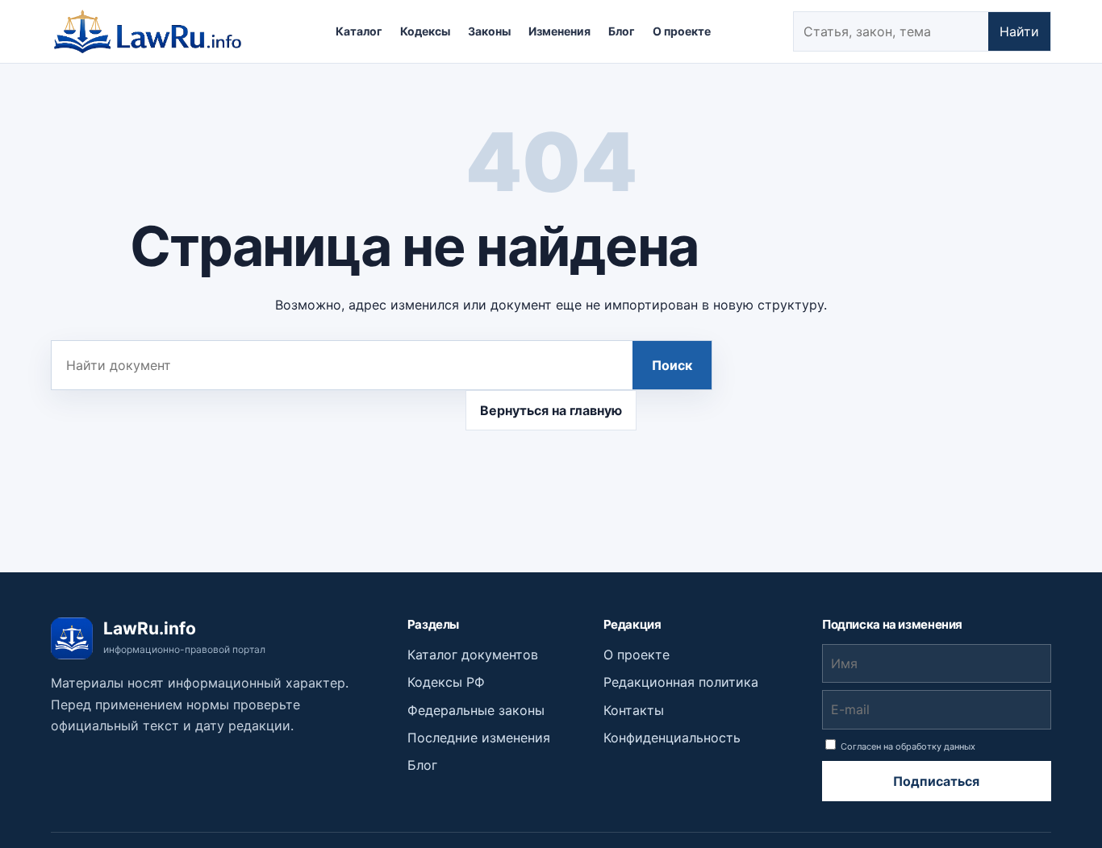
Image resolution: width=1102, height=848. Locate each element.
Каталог (359, 31)
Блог (621, 31)
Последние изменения (478, 738)
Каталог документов (472, 654)
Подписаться (936, 781)
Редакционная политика (680, 682)
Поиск (672, 365)
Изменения (559, 31)
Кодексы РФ (446, 682)
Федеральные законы (476, 710)
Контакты (633, 710)
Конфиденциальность (672, 738)
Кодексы (425, 31)
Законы (489, 31)
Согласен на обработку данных (906, 746)
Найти (1019, 31)
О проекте (682, 31)
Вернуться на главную (551, 410)
